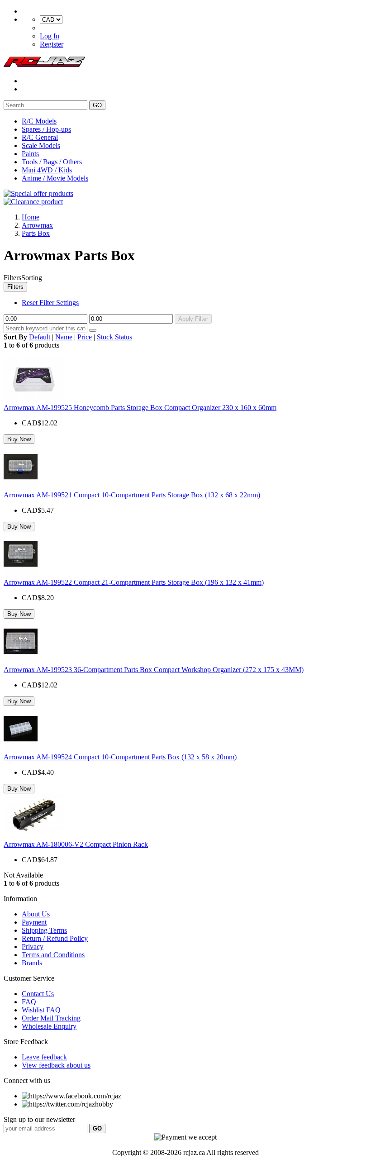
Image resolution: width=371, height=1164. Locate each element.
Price (84, 337)
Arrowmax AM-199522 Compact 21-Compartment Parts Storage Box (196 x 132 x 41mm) (134, 582)
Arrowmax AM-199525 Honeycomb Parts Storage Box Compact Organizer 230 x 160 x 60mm (140, 407)
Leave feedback (44, 1057)
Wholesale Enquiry (49, 1026)
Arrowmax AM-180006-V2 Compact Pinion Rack (76, 844)
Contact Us (38, 993)
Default (39, 337)
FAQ (29, 1002)
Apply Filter (193, 318)
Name (63, 337)
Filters (15, 286)
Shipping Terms (44, 930)
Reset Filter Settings (50, 302)
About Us (36, 914)
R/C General (40, 137)
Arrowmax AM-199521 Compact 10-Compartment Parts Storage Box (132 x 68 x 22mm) (132, 495)
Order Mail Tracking (51, 1018)
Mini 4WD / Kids (47, 170)
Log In (49, 36)
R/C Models (39, 121)
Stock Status (114, 337)
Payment (34, 922)
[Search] (92, 330)
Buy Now (19, 439)
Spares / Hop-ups (46, 129)
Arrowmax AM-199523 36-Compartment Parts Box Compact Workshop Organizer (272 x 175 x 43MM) (154, 669)
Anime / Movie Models (55, 178)
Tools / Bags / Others (52, 162)
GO (97, 105)
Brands (32, 963)
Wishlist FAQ (41, 1010)
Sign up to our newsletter (39, 1119)
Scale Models (41, 145)
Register (51, 44)
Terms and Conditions (53, 955)
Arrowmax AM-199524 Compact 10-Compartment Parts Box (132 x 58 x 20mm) (120, 757)
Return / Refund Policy (55, 938)
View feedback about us (56, 1065)
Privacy (32, 946)
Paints (30, 153)
